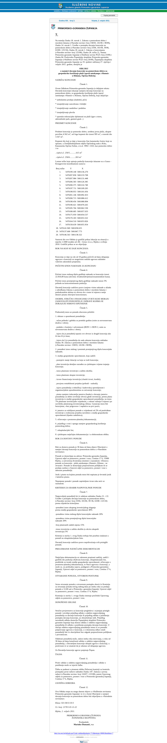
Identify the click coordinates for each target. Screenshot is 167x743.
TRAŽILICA (101, 11)
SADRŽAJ (56, 11)
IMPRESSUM (110, 11)
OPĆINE (80, 11)
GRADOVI (73, 11)
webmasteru (80, 737)
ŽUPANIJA (65, 11)
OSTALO (87, 11)
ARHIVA (93, 11)
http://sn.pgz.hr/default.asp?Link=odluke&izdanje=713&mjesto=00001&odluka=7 (83, 733)
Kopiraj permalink (109, 15)
